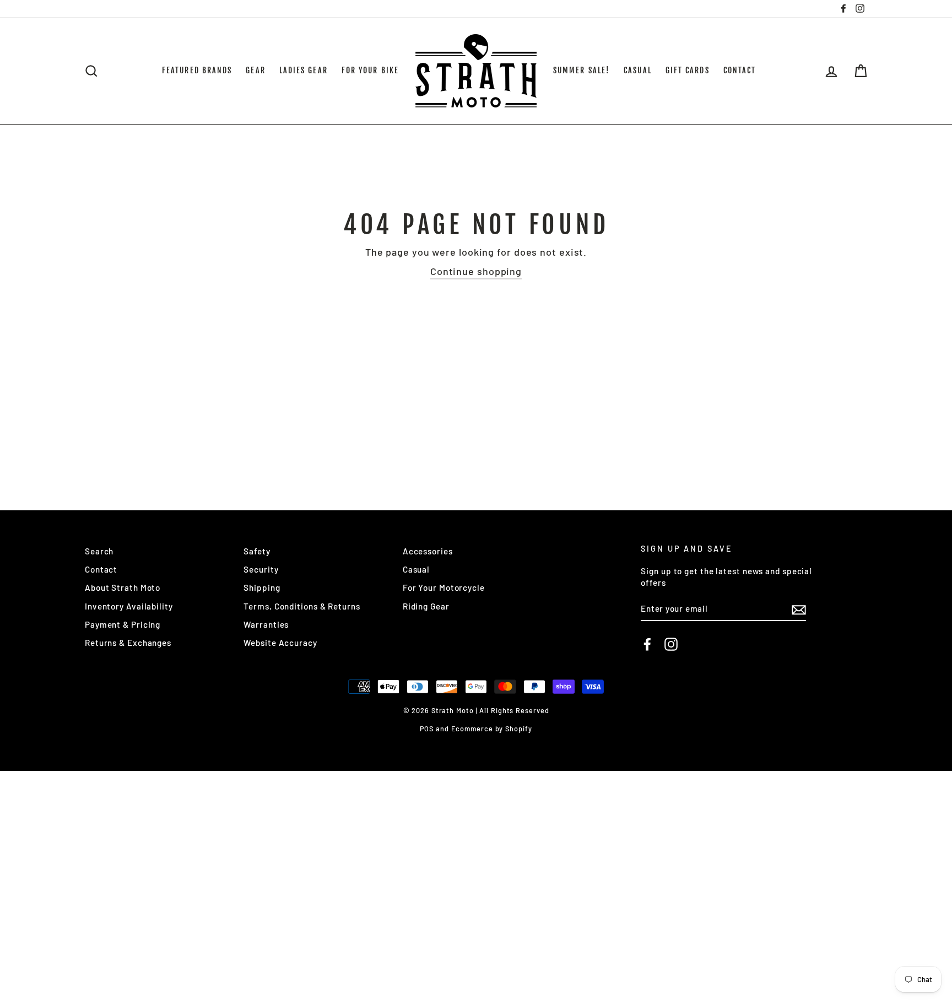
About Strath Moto (122, 587)
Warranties (266, 624)
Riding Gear (426, 606)
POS (427, 728)
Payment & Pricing (122, 624)
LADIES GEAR (303, 70)
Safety (257, 551)
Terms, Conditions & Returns (302, 606)
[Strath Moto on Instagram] (671, 644)
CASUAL (638, 70)
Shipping (262, 587)
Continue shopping (476, 271)
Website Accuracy (280, 643)
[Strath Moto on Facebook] (647, 644)
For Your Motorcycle (444, 587)
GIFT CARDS (688, 70)
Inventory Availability (129, 606)
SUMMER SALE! (581, 70)
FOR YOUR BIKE (370, 70)
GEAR (255, 70)
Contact (101, 569)
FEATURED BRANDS (197, 70)
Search (99, 551)
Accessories (428, 551)
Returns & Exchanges (128, 643)
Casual (416, 569)
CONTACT (739, 70)
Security (261, 569)
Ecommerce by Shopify (491, 728)
